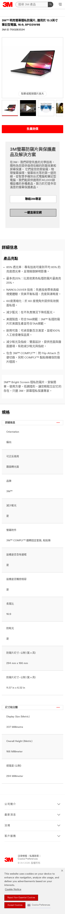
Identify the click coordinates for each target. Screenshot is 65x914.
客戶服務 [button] (10, 836)
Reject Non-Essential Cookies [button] (21, 898)
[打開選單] (60, 4)
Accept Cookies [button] (14, 905)
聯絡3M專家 (33, 199)
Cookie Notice (13, 889)
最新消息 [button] (10, 814)
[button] (39, 905)
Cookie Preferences (28, 859)
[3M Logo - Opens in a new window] (8, 4)
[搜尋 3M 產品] (50, 4)
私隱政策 (34, 856)
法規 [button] (7, 825)
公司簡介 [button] (10, 804)
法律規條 (22, 856)
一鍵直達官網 (33, 212)
